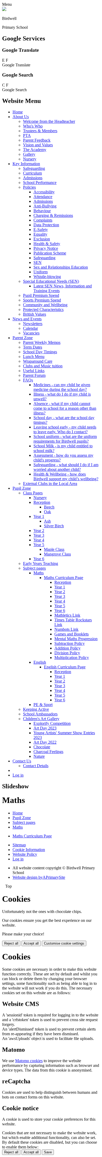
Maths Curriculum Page (63, 577)
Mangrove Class (57, 554)
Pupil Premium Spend (41, 295)
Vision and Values (38, 145)
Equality (40, 234)
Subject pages (34, 568)
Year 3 (38, 535)
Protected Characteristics (43, 309)
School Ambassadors (40, 714)
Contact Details (35, 765)
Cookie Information (29, 849)
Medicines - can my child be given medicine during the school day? (61, 387)
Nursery (29, 159)
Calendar (30, 328)
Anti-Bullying (44, 206)
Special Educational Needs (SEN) (51, 281)
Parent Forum (34, 375)
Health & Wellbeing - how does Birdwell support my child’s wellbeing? (65, 476)
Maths (38, 573)
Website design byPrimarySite (39, 877)
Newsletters (32, 323)
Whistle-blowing (47, 276)
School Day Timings (40, 352)
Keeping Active (36, 709)
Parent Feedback (36, 140)
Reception (41, 502)
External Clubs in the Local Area (50, 483)
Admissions (32, 178)
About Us (21, 116)
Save (48, 1152)
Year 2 (38, 530)
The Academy (34, 149)
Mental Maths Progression (76, 639)
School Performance (39, 182)
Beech (49, 507)
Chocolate (41, 747)
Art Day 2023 (44, 728)
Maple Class (54, 549)
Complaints (42, 220)
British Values (34, 314)
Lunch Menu (33, 356)
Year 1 (38, 516)
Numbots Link (66, 629)
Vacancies (31, 333)
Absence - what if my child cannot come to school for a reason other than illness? (64, 408)
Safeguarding (34, 168)
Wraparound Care (37, 361)
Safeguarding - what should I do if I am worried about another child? (65, 467)
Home (18, 112)
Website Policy (25, 854)
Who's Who (33, 126)
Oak (47, 512)
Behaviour (42, 211)
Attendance (42, 196)
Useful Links (33, 370)
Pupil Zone (22, 488)
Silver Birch (54, 526)
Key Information (26, 163)
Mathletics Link (67, 615)
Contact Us (22, 761)
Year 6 (38, 559)
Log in (18, 775)
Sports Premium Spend (42, 300)
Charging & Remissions (53, 215)
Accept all (31, 943)
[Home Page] (4, 9)
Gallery (29, 154)
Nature (39, 756)
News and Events (27, 319)
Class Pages (33, 493)
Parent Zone (23, 337)
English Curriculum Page (65, 667)
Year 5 (38, 544)
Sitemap (19, 845)
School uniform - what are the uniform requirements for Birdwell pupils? (65, 438)
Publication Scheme (49, 253)
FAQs (28, 380)
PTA (27, 135)
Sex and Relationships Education (60, 267)
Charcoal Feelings (48, 751)
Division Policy (67, 653)
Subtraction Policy (69, 643)
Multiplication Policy (71, 657)
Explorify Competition (52, 723)
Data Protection (46, 225)
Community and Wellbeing (45, 305)
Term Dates (32, 347)
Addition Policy (67, 648)
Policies (29, 187)
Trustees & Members (40, 131)
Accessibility (44, 192)
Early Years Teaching (40, 563)
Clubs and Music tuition (43, 366)
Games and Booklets (71, 634)
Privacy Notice (45, 248)
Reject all (11, 943)
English (39, 662)
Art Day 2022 (44, 742)
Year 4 (38, 540)
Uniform (40, 272)
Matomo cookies (29, 1060)
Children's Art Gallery (41, 718)
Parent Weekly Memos (41, 342)
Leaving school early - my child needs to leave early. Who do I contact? (64, 429)
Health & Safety (46, 243)
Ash (47, 521)
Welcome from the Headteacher (49, 121)
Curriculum (32, 173)
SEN (37, 262)
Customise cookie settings (64, 943)
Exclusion (41, 239)
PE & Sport (43, 704)
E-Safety (40, 229)
